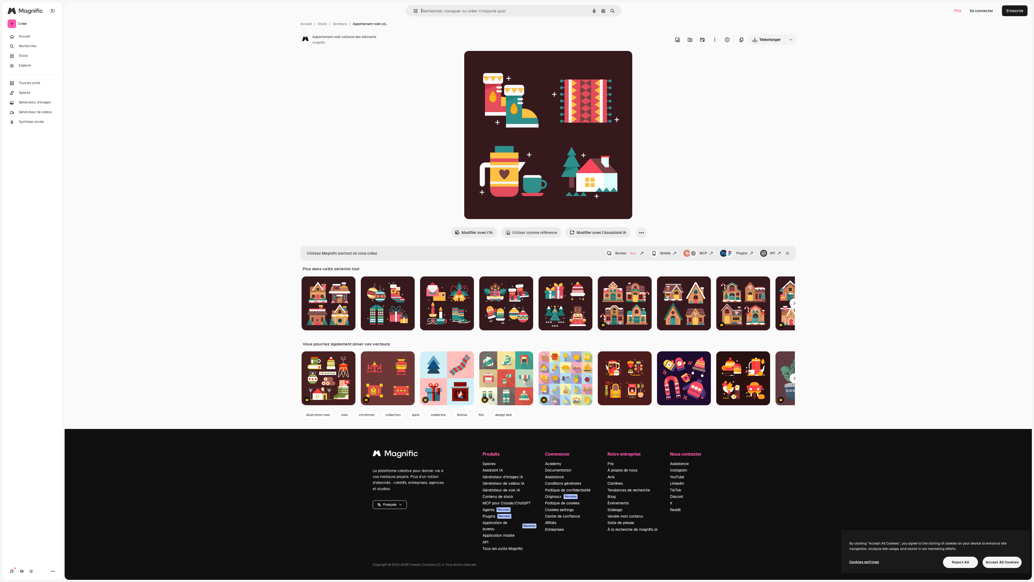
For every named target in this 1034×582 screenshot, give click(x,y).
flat (481, 415)
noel (344, 415)
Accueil (306, 24)
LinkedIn (677, 483)
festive (462, 415)
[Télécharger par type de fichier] (790, 39)
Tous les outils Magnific (503, 548)
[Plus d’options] (714, 39)
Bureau (625, 253)
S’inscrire (1014, 10)
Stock (322, 24)
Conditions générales (563, 483)
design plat (503, 415)
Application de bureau (509, 525)
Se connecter (981, 10)
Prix (958, 10)
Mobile (665, 253)
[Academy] (21, 571)
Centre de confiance (562, 516)
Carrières (615, 483)
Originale (499, 61)
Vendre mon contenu (625, 516)
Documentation (558, 470)
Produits (491, 454)
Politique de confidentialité (568, 490)
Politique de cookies (562, 503)
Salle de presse (620, 522)
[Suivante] (794, 303)
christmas (366, 415)
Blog (611, 496)
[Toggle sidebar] (52, 10)
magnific (318, 42)
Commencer (557, 454)
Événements (618, 503)
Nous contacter (685, 454)
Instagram (678, 470)
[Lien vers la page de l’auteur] (305, 40)
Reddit (675, 509)
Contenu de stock (498, 496)
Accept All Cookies (1002, 562)
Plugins (741, 253)
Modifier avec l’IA (477, 232)
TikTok (675, 490)
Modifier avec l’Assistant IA (601, 232)
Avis (610, 476)
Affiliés (550, 522)
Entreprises (554, 529)
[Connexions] (12, 571)
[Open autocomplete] (413, 11)
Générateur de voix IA (501, 490)
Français (389, 505)
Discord (676, 496)
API (772, 253)
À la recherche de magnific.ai (632, 529)
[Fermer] (787, 253)
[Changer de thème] (31, 571)
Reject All (960, 562)
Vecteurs (340, 24)
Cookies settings (559, 509)
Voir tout (351, 268)
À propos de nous (622, 470)
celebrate (438, 415)
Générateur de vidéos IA (503, 483)
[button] (390, 504)
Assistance (554, 476)
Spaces (489, 463)
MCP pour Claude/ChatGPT (507, 503)
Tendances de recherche (628, 490)
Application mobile (499, 535)
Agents (496, 509)
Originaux (561, 496)
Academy (553, 463)
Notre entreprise (624, 454)
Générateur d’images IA (503, 476)
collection (393, 415)
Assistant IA (493, 470)
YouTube (677, 476)
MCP (703, 253)
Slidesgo (614, 509)
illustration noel (318, 415)
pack (416, 415)
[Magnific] (395, 455)
